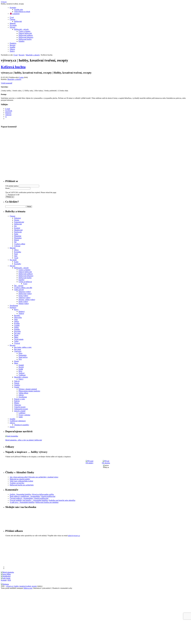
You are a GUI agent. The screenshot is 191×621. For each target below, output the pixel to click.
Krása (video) (23, 296)
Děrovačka (18, 317)
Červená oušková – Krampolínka (21, 498)
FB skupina (106, 463)
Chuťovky (17, 351)
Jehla (16, 319)
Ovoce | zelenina (24, 415)
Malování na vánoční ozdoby (20, 479)
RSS (9, 580)
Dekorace (17, 218)
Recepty (12, 45)
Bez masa (17, 349)
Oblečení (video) (24, 298)
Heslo (7, 188)
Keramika (17, 252)
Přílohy (16, 403)
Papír (16, 254)
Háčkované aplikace (26, 35)
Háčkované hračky (25, 39)
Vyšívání (17, 246)
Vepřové (21, 373)
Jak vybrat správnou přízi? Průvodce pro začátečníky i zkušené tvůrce (34, 477)
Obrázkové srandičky (21, 425)
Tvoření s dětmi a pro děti (23, 288)
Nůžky (16, 327)
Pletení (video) (24, 303)
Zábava (12, 49)
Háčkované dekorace (26, 37)
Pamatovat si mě (13, 195)
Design (16, 220)
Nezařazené (14, 305)
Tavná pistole (18, 339)
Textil (16, 258)
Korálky (17, 323)
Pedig (16, 234)
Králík (21, 369)
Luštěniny (22, 413)
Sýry (20, 359)
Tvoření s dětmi (19, 244)
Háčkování (18, 21)
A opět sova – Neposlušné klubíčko (22, 502)
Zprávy (12, 51)
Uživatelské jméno (11, 186)
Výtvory (4, 2)
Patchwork (18, 232)
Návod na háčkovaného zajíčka (43, 494)
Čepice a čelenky (25, 31)
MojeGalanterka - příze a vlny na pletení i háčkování (23, 440)
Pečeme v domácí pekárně (28, 389)
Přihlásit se (9, 197)
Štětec (16, 337)
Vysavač (17, 343)
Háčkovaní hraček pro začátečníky (22, 485)
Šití (15, 242)
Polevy (21, 379)
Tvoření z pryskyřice (17, 483)
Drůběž (21, 365)
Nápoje (16, 383)
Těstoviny (17, 405)
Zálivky (21, 395)
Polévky (17, 401)
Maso (16, 363)
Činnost (12, 19)
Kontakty (13, 8)
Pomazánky (23, 355)
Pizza (20, 353)
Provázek (17, 331)
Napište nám (18, 9)
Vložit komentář (6, 83)
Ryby (20, 371)
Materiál (12, 23)
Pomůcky (13, 43)
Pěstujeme (17, 236)
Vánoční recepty (20, 407)
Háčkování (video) (25, 294)
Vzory (25, 284)
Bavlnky (17, 315)
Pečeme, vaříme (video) (27, 300)
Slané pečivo (23, 357)
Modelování (18, 230)
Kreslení (17, 228)
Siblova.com (27, 588)
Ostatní (16, 387)
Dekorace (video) (25, 292)
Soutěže (12, 47)
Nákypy (17, 381)
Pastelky (17, 329)
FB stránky (89, 463)
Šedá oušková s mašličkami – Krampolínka (25, 496)
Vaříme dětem (23, 393)
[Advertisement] (71, 552)
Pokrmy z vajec (19, 399)
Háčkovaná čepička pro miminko (46, 502)
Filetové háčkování (25, 33)
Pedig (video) (23, 301)
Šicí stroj (17, 333)
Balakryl (22, 311)
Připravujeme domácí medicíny (29, 391)
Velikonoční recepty (21, 409)
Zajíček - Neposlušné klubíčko (20, 494)
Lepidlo (17, 325)
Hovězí (21, 367)
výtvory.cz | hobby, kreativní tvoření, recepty (21, 586)
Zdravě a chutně (19, 411)
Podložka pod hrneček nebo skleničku (62, 500)
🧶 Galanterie (15, 14)
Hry (15, 226)
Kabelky (22, 41)
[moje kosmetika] (11, 436)
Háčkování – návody (21, 29)
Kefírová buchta (13, 67)
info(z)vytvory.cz (74, 536)
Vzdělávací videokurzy (18, 421)
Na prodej (13, 25)
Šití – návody (18, 286)
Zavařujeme (23, 397)
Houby (16, 361)
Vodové (21, 313)
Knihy (16, 262)
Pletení (16, 240)
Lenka (21, 77)
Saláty (21, 417)
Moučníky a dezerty (33, 55)
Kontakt (4, 580)
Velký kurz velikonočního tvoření (21, 481)
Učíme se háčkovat (25, 282)
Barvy (16, 309)
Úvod (12, 17)
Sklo (15, 256)
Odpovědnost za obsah (22, 11)
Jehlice (16, 321)
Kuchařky (17, 264)
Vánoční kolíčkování (48, 496)
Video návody (19, 290)
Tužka (16, 341)
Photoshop (18, 238)
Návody (12, 27)
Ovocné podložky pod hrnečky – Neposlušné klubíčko (29, 500)
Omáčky (17, 385)
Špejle (16, 335)
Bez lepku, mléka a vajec (23, 347)
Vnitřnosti (22, 375)
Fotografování (19, 222)
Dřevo (16, 250)
